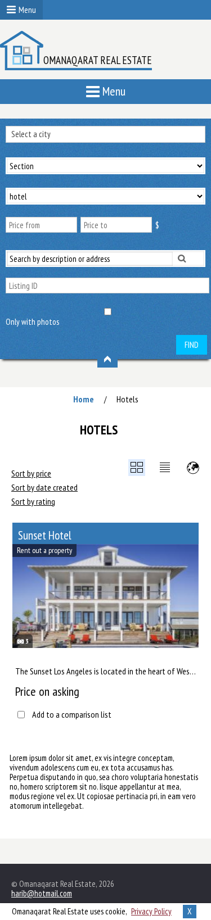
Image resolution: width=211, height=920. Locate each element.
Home (83, 399)
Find (192, 344)
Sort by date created (44, 487)
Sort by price (31, 473)
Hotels (127, 399)
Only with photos (32, 321)
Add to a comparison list (71, 714)
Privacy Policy (151, 911)
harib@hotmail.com (41, 893)
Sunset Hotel (44, 535)
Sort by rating (33, 501)
